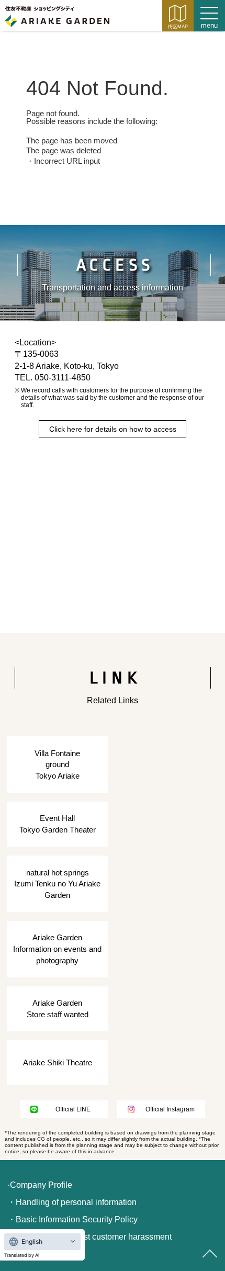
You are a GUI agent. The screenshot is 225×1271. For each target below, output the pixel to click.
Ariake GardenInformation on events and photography (57, 948)
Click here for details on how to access (112, 429)
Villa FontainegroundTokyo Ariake (57, 764)
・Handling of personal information (72, 1202)
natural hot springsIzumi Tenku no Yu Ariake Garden (57, 883)
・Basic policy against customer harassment (89, 1236)
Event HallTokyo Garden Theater (57, 824)
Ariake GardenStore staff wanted (57, 1008)
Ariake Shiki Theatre (57, 1062)
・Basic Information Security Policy (72, 1219)
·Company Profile (39, 1184)
